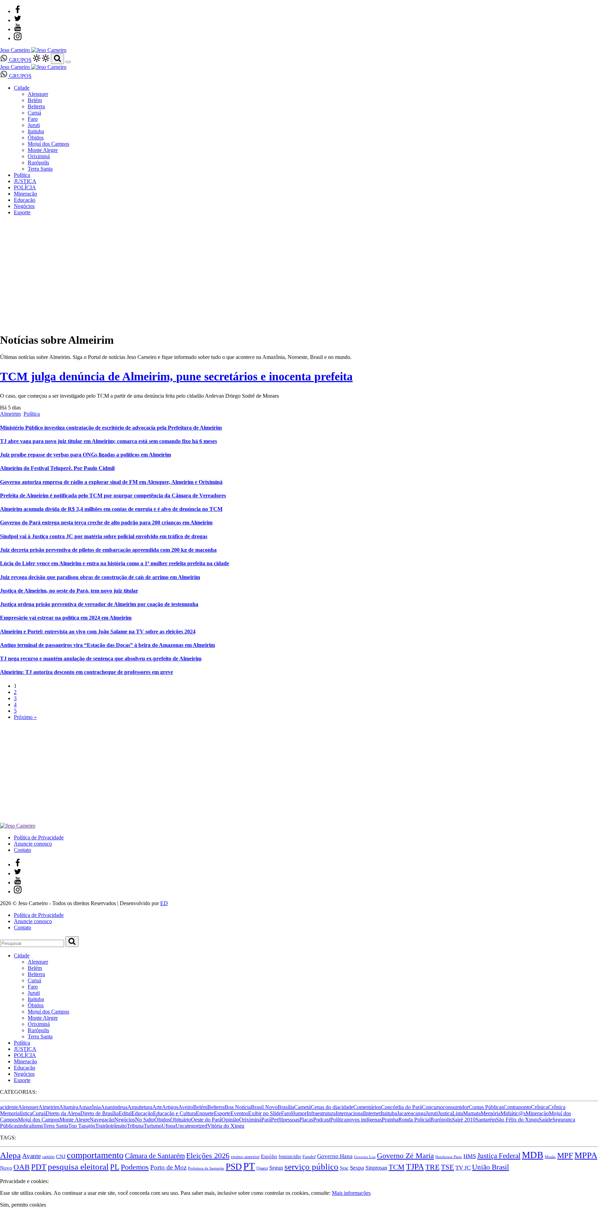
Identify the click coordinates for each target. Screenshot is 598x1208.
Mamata (472, 1113)
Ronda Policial (414, 1120)
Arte (157, 1107)
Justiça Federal (498, 1156)
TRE (432, 1167)
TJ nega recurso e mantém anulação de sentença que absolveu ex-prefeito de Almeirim (100, 658)
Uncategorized (191, 1126)
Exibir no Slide (264, 1113)
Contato (22, 850)
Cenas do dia (325, 1107)
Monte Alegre (43, 150)
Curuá (34, 113)
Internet (372, 1113)
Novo (6, 1168)
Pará (266, 1120)
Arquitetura (139, 1107)
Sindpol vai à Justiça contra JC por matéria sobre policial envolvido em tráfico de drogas (103, 536)
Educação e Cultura (174, 1113)
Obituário (180, 1120)
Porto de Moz (168, 1167)
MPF (565, 1155)
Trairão (103, 1126)
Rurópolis (38, 162)
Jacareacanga (411, 1113)
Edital (125, 1113)
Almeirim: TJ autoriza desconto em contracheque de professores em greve (86, 672)
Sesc (344, 1168)
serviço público (311, 1166)
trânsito (119, 1126)
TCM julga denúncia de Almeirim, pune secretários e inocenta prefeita (176, 376)
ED (164, 903)
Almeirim (10, 414)
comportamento (95, 1155)
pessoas (291, 1120)
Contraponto (517, 1107)
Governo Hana (335, 1156)
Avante (31, 1156)
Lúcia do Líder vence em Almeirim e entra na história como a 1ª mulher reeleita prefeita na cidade (114, 563)
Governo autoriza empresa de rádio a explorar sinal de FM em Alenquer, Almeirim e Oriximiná (111, 482)
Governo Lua (364, 1157)
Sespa (357, 1167)
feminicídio (290, 1156)
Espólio (269, 1156)
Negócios (24, 206)
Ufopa (168, 1126)
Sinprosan (376, 1167)
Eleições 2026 (207, 1156)
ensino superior (245, 1156)
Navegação (102, 1120)
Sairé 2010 (463, 1120)
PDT (38, 1166)
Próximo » (25, 717)
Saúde (545, 1120)
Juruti (34, 125)
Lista (457, 1113)
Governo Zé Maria (405, 1156)
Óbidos (36, 138)
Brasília (286, 1107)
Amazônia (89, 1107)
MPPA (585, 1155)
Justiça (445, 1113)
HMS (469, 1156)
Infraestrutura (321, 1113)
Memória (490, 1113)
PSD (234, 1167)
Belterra (36, 106)
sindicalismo (29, 1126)
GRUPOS (19, 60)
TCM (397, 1167)
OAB (21, 1167)
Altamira (68, 1107)
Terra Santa (40, 169)
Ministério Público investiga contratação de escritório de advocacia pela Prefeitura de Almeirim (111, 428)
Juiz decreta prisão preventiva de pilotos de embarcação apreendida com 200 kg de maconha (108, 550)
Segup (276, 1168)
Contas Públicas (486, 1107)
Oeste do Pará (206, 1120)
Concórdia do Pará (401, 1107)
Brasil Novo (264, 1107)
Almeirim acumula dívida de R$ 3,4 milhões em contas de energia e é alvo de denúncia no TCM (111, 509)
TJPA (415, 1166)
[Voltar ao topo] (3, 1175)
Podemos (135, 1167)
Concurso (432, 1107)
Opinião (230, 1120)
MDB (532, 1155)
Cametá (302, 1107)
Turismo (153, 1126)
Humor (299, 1113)
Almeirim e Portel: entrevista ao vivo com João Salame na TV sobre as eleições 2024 (98, 631)
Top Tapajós (81, 1126)
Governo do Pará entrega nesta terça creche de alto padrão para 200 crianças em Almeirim (106, 522)
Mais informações (351, 1193)
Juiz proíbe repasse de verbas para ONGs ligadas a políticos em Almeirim (85, 455)
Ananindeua (114, 1107)
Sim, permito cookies (23, 1205)
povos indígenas (364, 1120)
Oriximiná (39, 156)
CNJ (60, 1156)
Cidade (21, 88)
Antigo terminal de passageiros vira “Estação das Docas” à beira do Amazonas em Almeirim (107, 645)
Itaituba (36, 131)
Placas (306, 1120)
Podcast (321, 1120)
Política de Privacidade (39, 837)
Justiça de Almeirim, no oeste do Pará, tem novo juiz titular (69, 591)
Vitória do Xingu (225, 1126)
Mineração (25, 194)
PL (114, 1166)
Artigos (170, 1107)
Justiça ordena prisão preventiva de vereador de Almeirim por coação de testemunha (99, 604)
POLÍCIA (25, 187)
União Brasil (490, 1167)
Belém (35, 100)
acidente (9, 1107)
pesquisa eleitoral (78, 1166)
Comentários (367, 1107)
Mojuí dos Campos (48, 144)
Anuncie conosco (33, 844)
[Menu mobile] (68, 62)
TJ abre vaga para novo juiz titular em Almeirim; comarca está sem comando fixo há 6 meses (108, 441)
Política (22, 175)
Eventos (239, 1113)
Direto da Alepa (63, 1113)
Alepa (10, 1155)
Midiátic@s (513, 1113)
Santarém (485, 1120)
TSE (447, 1167)
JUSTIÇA (25, 181)
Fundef (309, 1156)
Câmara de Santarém (155, 1156)
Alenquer (38, 94)
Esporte (22, 212)
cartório (48, 1156)
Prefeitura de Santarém (206, 1168)
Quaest (262, 1168)
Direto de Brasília (99, 1113)
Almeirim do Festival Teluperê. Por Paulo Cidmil (57, 468)
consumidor (456, 1107)
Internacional (350, 1113)
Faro (33, 119)
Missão (550, 1157)
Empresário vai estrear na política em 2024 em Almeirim (66, 618)
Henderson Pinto (448, 1157)
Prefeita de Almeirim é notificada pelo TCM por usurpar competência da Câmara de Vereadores (113, 495)
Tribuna (135, 1126)
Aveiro (185, 1107)
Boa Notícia (238, 1107)
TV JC (463, 1167)
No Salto (144, 1120)
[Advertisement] (207, 774)
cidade (346, 1107)
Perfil (277, 1120)
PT (249, 1166)
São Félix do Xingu (517, 1120)
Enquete (205, 1113)
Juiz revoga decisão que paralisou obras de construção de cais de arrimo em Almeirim (100, 577)
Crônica (539, 1107)
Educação (24, 200)
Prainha (390, 1120)
